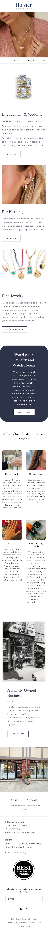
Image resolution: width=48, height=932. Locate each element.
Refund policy (21, 922)
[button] (5, 6)
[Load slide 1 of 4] (19, 60)
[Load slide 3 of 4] (25, 60)
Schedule (11, 154)
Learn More (24, 412)
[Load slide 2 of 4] (22, 60)
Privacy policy (35, 922)
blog (23, 852)
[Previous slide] (15, 60)
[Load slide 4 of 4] (28, 60)
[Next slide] (33, 60)
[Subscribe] (40, 899)
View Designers (14, 329)
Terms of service (25, 926)
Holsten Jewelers (22, 919)
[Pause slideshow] (45, 60)
